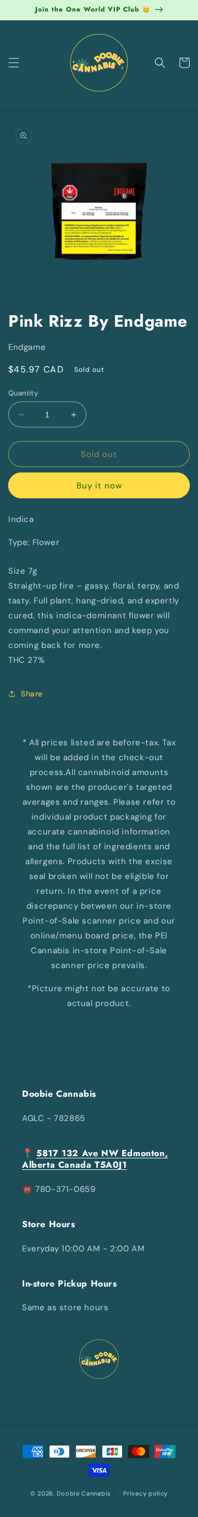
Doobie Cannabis (84, 1493)
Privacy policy (145, 1493)
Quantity (23, 393)
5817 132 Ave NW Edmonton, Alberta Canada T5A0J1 (95, 1159)
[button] (14, 63)
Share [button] (32, 694)
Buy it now (99, 485)
